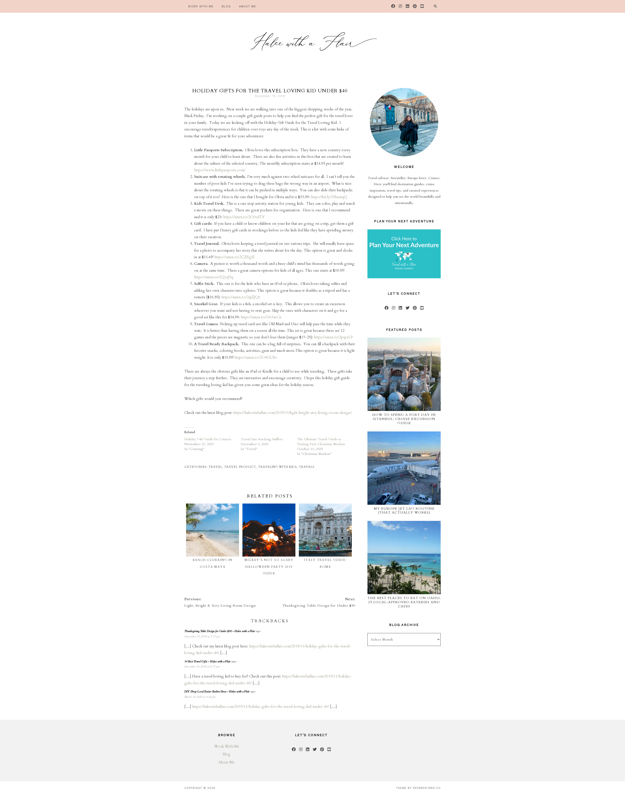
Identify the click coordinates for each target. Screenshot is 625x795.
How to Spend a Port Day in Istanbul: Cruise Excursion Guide (404, 418)
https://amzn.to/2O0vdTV (244, 217)
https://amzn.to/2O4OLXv (256, 357)
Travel (215, 467)
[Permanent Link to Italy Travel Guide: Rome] (325, 506)
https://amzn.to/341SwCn (261, 317)
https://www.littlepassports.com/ (219, 170)
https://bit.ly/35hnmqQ (329, 196)
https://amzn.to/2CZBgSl (234, 257)
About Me (227, 762)
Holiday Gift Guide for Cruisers (207, 439)
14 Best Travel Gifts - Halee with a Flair (207, 661)
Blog (226, 754)
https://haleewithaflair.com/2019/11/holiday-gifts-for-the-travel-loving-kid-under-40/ (260, 706)
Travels (306, 467)
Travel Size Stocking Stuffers (262, 439)
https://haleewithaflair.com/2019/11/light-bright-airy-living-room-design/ (292, 412)
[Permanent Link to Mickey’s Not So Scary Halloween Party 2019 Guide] (268, 506)
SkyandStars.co (427, 788)
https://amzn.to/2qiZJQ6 (240, 297)
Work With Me (226, 746)
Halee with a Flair (312, 45)
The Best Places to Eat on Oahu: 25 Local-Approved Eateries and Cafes (404, 602)
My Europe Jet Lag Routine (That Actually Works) (404, 510)
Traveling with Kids (277, 467)
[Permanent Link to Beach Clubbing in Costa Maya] (212, 506)
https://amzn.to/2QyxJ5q (213, 277)
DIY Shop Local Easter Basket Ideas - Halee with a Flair (217, 691)
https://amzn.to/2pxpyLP (333, 337)
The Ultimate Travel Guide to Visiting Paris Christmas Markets (321, 441)
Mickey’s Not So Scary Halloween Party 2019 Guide (269, 566)
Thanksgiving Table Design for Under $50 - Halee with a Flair (219, 631)
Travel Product (240, 467)
